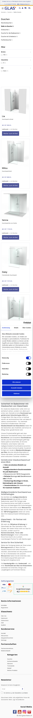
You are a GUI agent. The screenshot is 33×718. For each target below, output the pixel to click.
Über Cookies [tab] (27, 327)
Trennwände (10, 666)
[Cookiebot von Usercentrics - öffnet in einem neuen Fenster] (23, 323)
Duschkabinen (26, 438)
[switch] (28, 363)
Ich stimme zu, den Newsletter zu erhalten (16, 693)
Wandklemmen (26, 476)
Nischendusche (7, 23)
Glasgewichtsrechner (7, 638)
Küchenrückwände (7, 533)
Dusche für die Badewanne (10, 33)
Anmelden (4, 605)
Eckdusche (5, 30)
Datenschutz (5, 620)
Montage (14, 476)
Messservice (26, 507)
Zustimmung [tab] (6, 327)
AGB (2, 623)
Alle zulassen (16, 382)
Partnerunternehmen (7, 648)
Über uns (3, 616)
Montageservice (7, 547)
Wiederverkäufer (5, 651)
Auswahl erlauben (16, 388)
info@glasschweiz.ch (24, 4)
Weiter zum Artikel (10, 133)
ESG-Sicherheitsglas (24, 485)
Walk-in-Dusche (7, 26)
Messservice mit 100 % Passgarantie (17, 474)
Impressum (4, 618)
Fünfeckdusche (7, 40)
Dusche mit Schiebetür (9, 36)
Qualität (3, 625)
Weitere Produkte (12, 670)
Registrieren (4, 607)
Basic (5, 71)
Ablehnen (16, 393)
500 (5, 55)
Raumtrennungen (7, 535)
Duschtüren (5, 438)
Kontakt (3, 633)
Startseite (3, 12)
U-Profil (9, 479)
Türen (17, 533)
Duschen (9, 12)
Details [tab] (16, 327)
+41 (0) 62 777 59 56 (11, 4)
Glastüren (10, 663)
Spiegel (9, 668)
